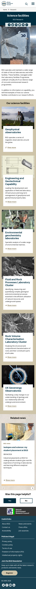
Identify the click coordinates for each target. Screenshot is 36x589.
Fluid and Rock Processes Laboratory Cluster (17, 282)
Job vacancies (24, 531)
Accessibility (6, 531)
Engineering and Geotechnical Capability (14, 181)
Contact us (6, 527)
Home (5, 10)
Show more (11, 202)
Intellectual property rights (12, 555)
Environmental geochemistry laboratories (13, 235)
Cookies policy (7, 545)
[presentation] (3, 488)
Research (13, 10)
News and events (25, 524)
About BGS (6, 524)
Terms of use (7, 548)
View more (11, 147)
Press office (23, 527)
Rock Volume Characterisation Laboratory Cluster (16, 339)
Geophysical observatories (13, 131)
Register (9, 573)
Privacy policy (7, 541)
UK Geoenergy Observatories (13, 389)
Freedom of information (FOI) (13, 552)
